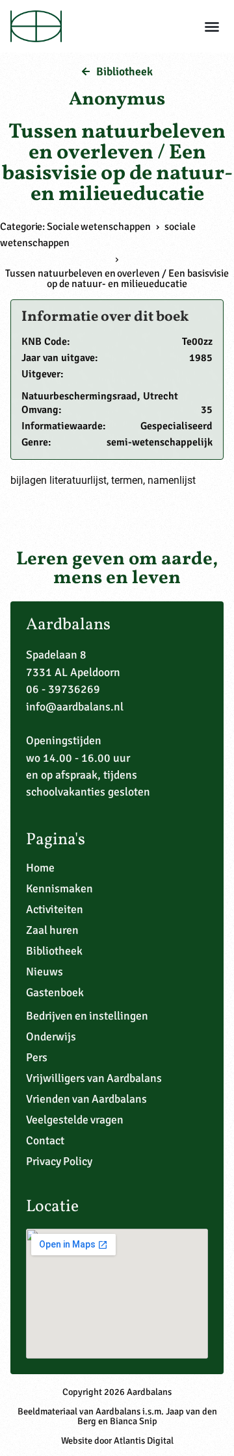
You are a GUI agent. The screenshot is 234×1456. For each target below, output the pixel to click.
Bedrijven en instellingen (87, 1015)
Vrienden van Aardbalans (86, 1098)
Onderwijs (51, 1036)
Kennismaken (59, 888)
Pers (36, 1057)
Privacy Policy (59, 1161)
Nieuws (44, 971)
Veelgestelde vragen (75, 1119)
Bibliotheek (54, 950)
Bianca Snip (133, 1421)
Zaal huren (52, 929)
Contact (45, 1140)
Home (40, 867)
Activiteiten (54, 909)
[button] (212, 26)
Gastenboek (55, 992)
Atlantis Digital (144, 1440)
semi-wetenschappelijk (160, 442)
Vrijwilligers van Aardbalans (94, 1078)
